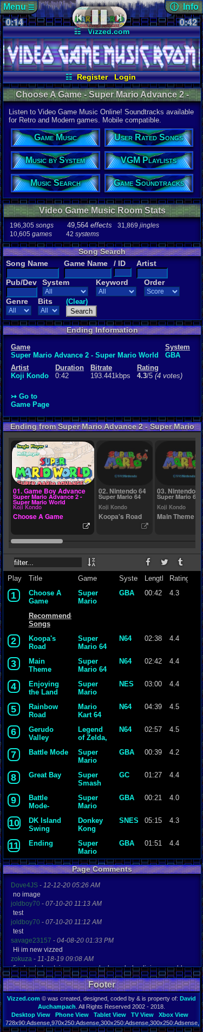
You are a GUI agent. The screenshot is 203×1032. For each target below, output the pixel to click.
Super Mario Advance (92, 756)
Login (125, 77)
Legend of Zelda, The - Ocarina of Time (92, 733)
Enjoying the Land (44, 688)
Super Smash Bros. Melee (89, 779)
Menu (19, 6)
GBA (172, 355)
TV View (142, 1014)
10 (14, 822)
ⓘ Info (184, 6)
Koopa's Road (42, 642)
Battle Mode (48, 752)
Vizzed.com (108, 31)
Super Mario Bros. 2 (90, 688)
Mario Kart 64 (89, 711)
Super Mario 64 (92, 642)
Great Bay (45, 775)
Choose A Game (45, 597)
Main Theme (40, 665)
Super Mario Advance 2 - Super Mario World (85, 355)
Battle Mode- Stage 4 (41, 802)
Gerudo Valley (41, 733)
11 (14, 845)
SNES (127, 820)
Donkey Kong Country (91, 824)
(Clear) (77, 301)
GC (124, 775)
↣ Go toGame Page (30, 400)
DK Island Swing (45, 824)
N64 (125, 638)
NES (126, 684)
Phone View (72, 1014)
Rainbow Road (43, 711)
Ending (41, 843)
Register (92, 77)
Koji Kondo (30, 376)
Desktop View (30, 1014)
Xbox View (173, 1014)
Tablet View (110, 1014)
